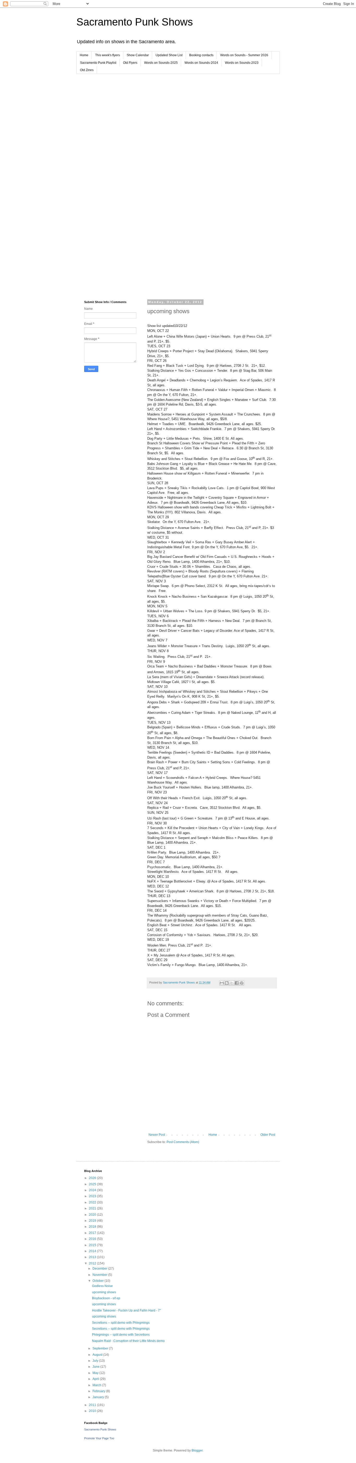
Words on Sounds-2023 (242, 63)
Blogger (197, 1450)
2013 (93, 1257)
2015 (93, 1245)
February (99, 1391)
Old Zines (87, 70)
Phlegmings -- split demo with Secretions (121, 1334)
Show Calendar (138, 55)
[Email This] (221, 983)
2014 (93, 1251)
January (99, 1397)
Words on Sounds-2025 (161, 63)
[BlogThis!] (226, 983)
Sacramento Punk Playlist (98, 63)
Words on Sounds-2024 (201, 63)
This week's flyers (107, 55)
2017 (93, 1233)
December (100, 1268)
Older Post (267, 1135)
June (96, 1367)
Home (84, 55)
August (98, 1355)
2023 (93, 1196)
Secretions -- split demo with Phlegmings (121, 1323)
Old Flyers (130, 63)
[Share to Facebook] (236, 983)
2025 (93, 1184)
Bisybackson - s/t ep (106, 1298)
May (96, 1373)
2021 (93, 1208)
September (101, 1348)
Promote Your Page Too (99, 1438)
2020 (93, 1214)
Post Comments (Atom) (183, 1142)
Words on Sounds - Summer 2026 (244, 55)
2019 (93, 1220)
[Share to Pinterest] (241, 983)
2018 (93, 1226)
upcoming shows (104, 1292)
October (99, 1281)
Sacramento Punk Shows (134, 22)
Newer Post (157, 1135)
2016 (93, 1239)
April (96, 1379)
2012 (93, 1263)
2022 (93, 1202)
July (96, 1361)
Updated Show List (169, 55)
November (100, 1275)
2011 (93, 1405)
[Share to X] (231, 983)
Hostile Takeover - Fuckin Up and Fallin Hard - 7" (126, 1310)
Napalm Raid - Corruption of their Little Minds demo (128, 1341)
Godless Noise (102, 1286)
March (97, 1385)
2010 (93, 1411)
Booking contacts (201, 55)
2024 (93, 1190)
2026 (93, 1178)
